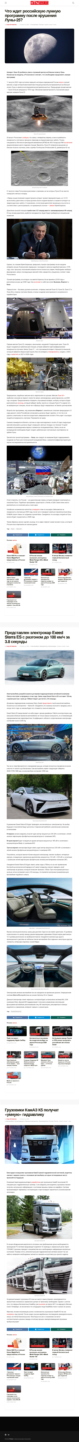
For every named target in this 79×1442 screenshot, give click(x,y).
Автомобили (47, 573)
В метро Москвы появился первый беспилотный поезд (62, 557)
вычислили (68, 142)
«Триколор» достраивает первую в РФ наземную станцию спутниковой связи (31, 580)
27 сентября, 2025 (29, 1067)
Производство (43, 1121)
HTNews (11, 1439)
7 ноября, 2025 (57, 1047)
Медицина (63, 573)
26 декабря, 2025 (29, 585)
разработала (35, 1182)
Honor (11, 551)
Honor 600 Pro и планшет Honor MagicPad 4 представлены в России (16, 557)
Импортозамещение (38, 551)
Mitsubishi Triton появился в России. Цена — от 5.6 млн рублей (47, 1062)
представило (47, 703)
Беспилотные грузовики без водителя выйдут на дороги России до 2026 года (48, 581)
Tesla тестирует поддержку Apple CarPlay (16, 1039)
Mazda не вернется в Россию (13, 1081)
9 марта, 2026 (33, 564)
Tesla (10, 1056)
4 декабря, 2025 (46, 587)
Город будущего (59, 551)
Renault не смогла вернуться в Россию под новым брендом (64, 1062)
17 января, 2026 (57, 562)
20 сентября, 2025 (46, 1067)
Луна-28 (61, 395)
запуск (61, 82)
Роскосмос (34, 24)
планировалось (53, 352)
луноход (20, 403)
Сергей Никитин (11, 24)
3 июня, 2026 (11, 562)
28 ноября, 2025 (12, 607)
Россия (41, 24)
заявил (51, 205)
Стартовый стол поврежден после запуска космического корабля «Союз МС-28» (14, 602)
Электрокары (52, 646)
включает (37, 282)
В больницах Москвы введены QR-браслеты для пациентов (65, 579)
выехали (42, 1304)
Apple (10, 1034)
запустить (15, 354)
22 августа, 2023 (24, 24)
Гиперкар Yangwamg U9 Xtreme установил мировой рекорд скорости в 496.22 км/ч (31, 1062)
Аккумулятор (44, 646)
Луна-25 (18, 529)
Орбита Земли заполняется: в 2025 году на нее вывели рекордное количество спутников (14, 581)
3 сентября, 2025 (12, 1084)
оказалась (10, 1314)
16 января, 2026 (12, 587)
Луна (12, 529)
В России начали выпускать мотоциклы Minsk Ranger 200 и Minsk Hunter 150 (39, 558)
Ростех (56, 1121)
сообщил (25, 137)
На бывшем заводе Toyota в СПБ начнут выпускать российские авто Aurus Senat (62, 1041)
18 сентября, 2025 (63, 1066)
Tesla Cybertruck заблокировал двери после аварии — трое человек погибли (13, 1062)
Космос (11, 573)
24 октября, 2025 (12, 1067)
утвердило (36, 509)
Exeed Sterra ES (16, 1011)
